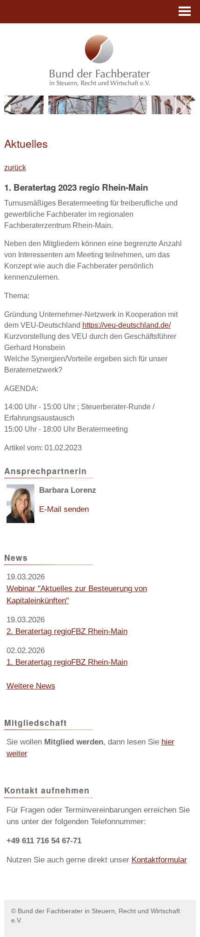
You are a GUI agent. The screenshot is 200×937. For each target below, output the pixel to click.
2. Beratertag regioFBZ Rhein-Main (67, 631)
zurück (15, 168)
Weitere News (31, 686)
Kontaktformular (159, 859)
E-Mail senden (64, 509)
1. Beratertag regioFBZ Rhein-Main (67, 662)
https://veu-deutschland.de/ (126, 325)
